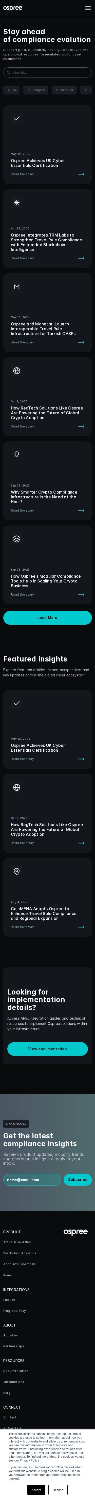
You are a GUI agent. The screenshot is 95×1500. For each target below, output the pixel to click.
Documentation (15, 1371)
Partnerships (13, 1346)
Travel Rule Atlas (17, 1242)
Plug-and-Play (14, 1311)
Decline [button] (58, 1490)
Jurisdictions (13, 1382)
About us (10, 1335)
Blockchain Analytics (19, 1253)
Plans (7, 1275)
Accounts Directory (19, 1264)
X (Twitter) (12, 1428)
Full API (9, 1300)
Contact (10, 1417)
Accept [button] (36, 1490)
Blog (7, 1393)
